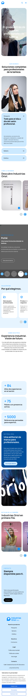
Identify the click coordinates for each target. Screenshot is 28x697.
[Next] (25, 214)
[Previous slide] (2, 273)
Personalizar (14, 690)
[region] (14, 683)
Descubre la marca (8, 260)
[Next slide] (25, 273)
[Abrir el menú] (26, 2)
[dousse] (14, 274)
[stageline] (7, 274)
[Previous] (21, 214)
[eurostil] (21, 274)
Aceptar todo (14, 686)
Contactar (8, 600)
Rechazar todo (14, 694)
